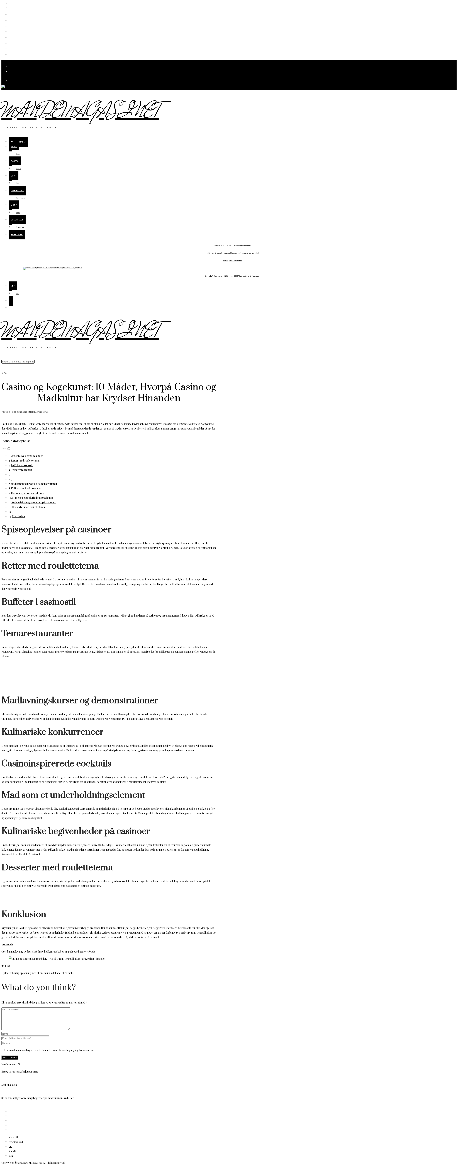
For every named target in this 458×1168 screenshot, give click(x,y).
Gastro (15, 25)
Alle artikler (20, 14)
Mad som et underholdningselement (33, 497)
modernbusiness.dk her (61, 1098)
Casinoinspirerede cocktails (27, 493)
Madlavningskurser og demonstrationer (34, 483)
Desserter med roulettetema (28, 507)
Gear (13, 31)
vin (150, 845)
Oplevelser (19, 48)
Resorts (124, 808)
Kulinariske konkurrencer (26, 488)
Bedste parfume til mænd (232, 260)
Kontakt (12, 1151)
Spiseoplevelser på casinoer (27, 456)
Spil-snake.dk (9, 1084)
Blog (4, 373)
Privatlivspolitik (16, 1141)
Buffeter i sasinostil (22, 465)
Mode (14, 43)
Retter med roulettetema (25, 460)
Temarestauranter (21, 470)
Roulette (149, 579)
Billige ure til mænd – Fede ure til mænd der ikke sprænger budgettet (232, 253)
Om (10, 1146)
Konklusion (18, 516)
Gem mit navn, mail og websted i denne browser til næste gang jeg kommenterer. (50, 1050)
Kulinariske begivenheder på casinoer (33, 502)
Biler (13, 20)
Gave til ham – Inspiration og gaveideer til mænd (232, 245)
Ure (12, 54)
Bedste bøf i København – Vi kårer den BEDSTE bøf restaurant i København (232, 276)
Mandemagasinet (80, 112)
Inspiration (20, 37)
